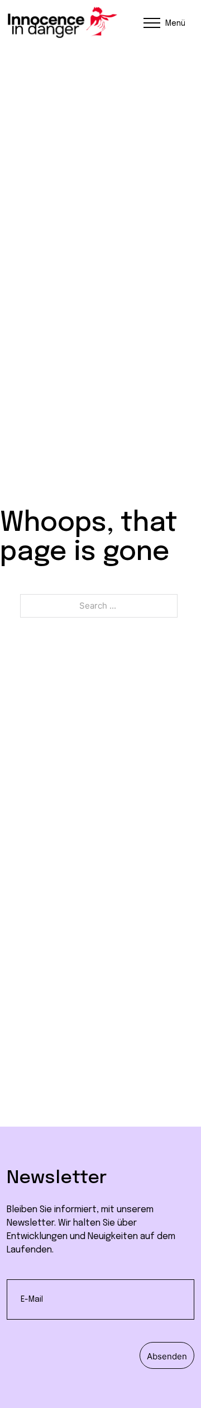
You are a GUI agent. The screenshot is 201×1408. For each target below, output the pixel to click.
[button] (163, 22)
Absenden (167, 1356)
